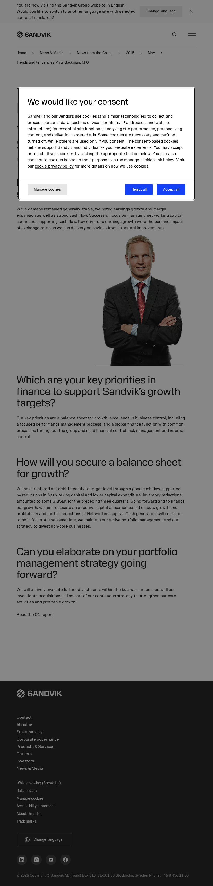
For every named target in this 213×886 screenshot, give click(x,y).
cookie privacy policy (54, 166)
